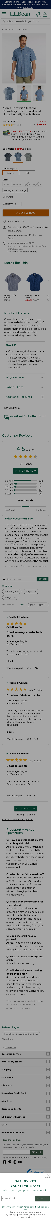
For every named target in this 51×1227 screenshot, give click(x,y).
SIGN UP (42, 1198)
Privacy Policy (25, 1217)
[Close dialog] (47, 1176)
